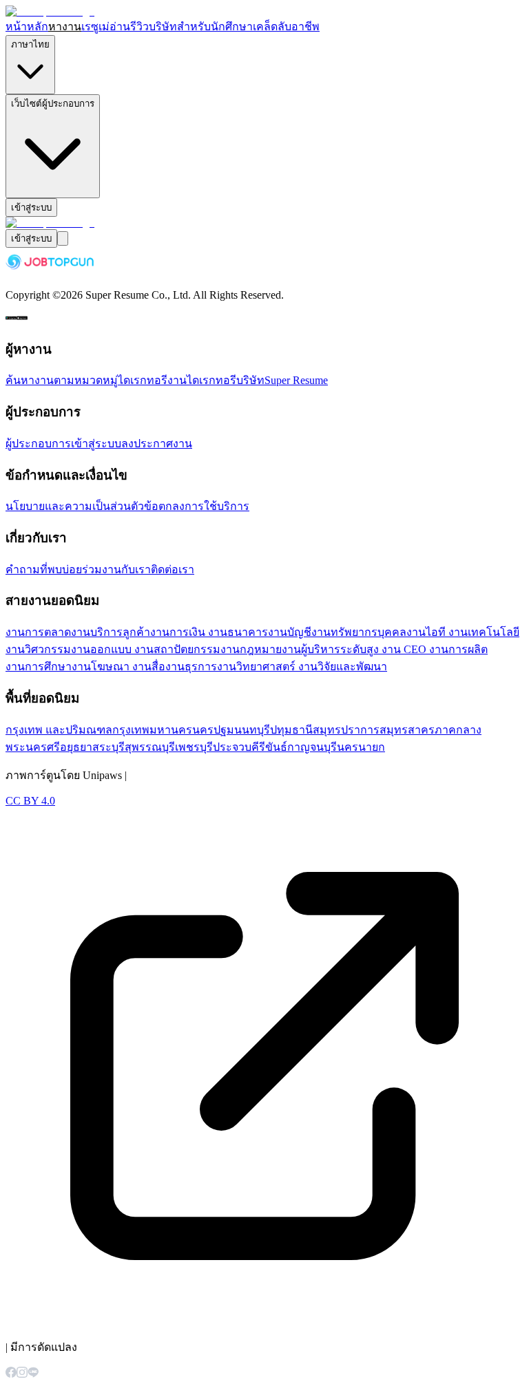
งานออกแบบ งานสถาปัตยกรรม (145, 649)
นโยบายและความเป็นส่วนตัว (75, 506)
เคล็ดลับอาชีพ (286, 26)
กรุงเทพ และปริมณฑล (59, 730)
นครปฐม (213, 730)
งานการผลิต (458, 649)
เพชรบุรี (194, 747)
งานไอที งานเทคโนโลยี (462, 632)
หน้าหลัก (27, 26)
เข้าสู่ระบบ (31, 207)
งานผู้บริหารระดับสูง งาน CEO (355, 649)
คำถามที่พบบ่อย (44, 569)
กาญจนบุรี (312, 747)
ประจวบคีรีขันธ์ (250, 747)
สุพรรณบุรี (150, 747)
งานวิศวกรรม (38, 649)
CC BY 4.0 (30, 801)
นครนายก (361, 747)
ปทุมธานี (291, 730)
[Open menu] (62, 238)
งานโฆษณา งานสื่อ (118, 666)
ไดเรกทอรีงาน (152, 380)
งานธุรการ (191, 666)
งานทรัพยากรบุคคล (358, 632)
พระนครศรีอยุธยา (49, 747)
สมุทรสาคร (407, 730)
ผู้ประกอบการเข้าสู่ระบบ (63, 443)
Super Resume (296, 380)
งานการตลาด (38, 632)
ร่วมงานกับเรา (116, 569)
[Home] (50, 11)
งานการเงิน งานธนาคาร (209, 632)
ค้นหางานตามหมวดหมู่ (62, 380)
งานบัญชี (289, 632)
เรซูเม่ (95, 26)
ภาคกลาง (458, 730)
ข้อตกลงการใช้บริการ (196, 506)
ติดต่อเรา (172, 569)
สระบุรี (108, 747)
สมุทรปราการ (346, 730)
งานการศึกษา (39, 666)
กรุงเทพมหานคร (152, 730)
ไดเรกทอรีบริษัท (225, 380)
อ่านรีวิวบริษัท (143, 26)
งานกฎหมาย (251, 649)
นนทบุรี (252, 730)
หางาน (64, 26)
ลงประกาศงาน (156, 443)
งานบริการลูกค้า (110, 632)
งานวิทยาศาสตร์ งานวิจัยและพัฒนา (302, 666)
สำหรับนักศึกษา (215, 26)
